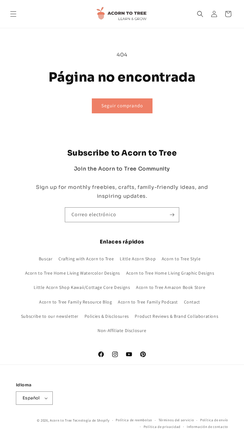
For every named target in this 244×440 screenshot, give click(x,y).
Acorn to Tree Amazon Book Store (171, 287)
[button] (13, 14)
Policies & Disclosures (107, 316)
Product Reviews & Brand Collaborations (176, 316)
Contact (192, 302)
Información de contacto (207, 426)
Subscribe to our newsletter (49, 316)
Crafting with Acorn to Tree (86, 259)
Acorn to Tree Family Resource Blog (75, 302)
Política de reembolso (134, 420)
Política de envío (214, 420)
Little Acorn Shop (138, 259)
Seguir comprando (122, 106)
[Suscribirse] (172, 214)
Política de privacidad (162, 426)
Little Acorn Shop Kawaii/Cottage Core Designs (82, 287)
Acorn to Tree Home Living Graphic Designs (170, 273)
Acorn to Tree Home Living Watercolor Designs (72, 273)
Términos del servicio (176, 420)
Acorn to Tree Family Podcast (148, 302)
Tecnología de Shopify (91, 420)
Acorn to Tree (61, 420)
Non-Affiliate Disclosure (122, 330)
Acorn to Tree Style (181, 259)
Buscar (46, 259)
